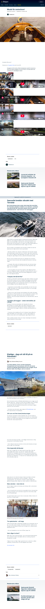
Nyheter (19, 4)
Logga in (41, 1)
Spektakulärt (10, 158)
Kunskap (11, 4)
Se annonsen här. (10, 545)
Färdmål (6, 4)
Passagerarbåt (10, 569)
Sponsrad (9, 326)
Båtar (2, 4)
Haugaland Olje (11, 65)
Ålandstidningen (30, 409)
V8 (15, 158)
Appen (15, 4)
